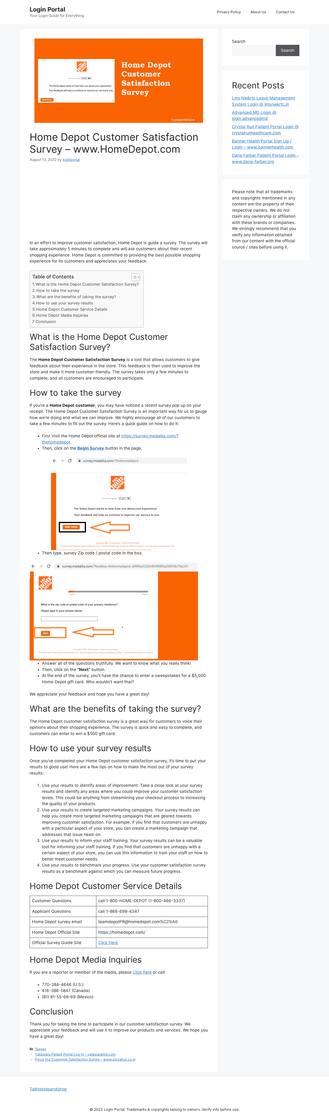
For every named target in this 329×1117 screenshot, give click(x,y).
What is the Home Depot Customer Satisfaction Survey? (87, 284)
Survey (40, 1049)
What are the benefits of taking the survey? (76, 296)
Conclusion (46, 321)
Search (238, 41)
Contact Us (285, 12)
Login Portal (47, 9)
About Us (258, 12)
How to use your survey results (64, 303)
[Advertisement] (119, 204)
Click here (142, 972)
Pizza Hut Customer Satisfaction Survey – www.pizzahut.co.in (85, 1059)
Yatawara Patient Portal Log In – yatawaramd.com (75, 1054)
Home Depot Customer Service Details (71, 309)
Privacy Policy (229, 12)
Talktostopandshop (48, 1089)
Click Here (108, 942)
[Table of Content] (136, 277)
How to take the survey (57, 290)
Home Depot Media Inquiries (62, 315)
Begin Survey (90, 448)
